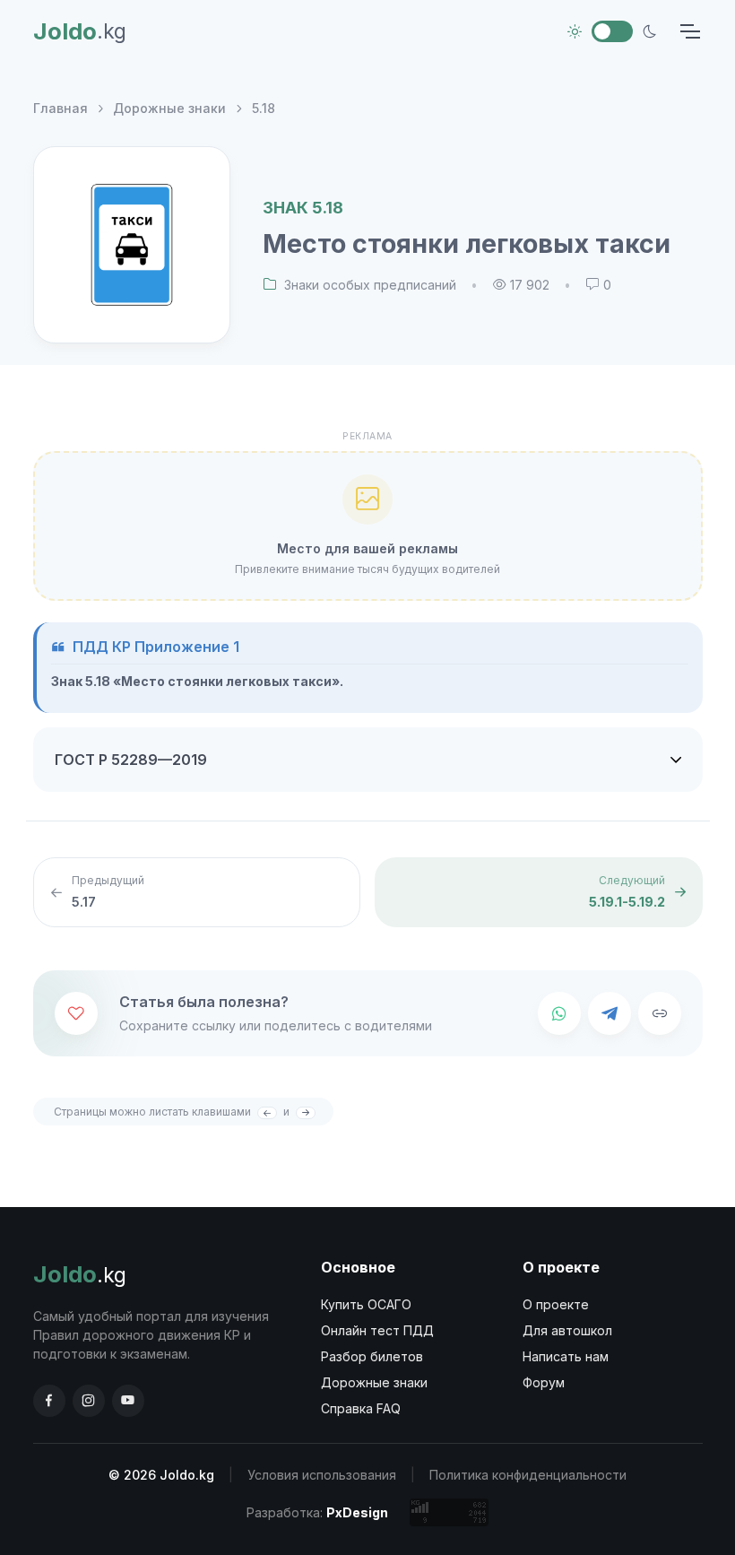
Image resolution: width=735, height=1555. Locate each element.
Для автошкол (567, 1330)
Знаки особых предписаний (370, 284)
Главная (60, 108)
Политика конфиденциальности (528, 1474)
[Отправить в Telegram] (609, 1013)
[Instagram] (89, 1401)
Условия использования (321, 1474)
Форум (544, 1382)
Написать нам (566, 1356)
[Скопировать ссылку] (659, 1013)
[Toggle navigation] (689, 31)
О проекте (556, 1304)
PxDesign (357, 1512)
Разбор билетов (372, 1356)
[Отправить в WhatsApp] (559, 1013)
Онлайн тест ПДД (377, 1330)
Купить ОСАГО (366, 1304)
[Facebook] (49, 1401)
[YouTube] (128, 1401)
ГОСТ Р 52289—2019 (131, 760)
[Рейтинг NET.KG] (449, 1512)
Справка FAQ (361, 1408)
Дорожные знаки (169, 108)
